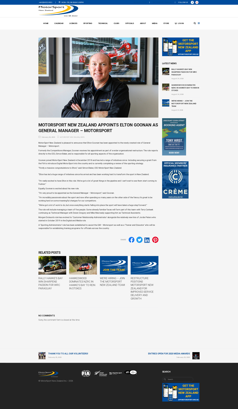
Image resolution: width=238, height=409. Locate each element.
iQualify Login (140, 2)
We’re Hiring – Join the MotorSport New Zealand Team (183, 103)
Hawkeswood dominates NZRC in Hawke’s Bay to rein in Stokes (185, 88)
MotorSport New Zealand (69, 137)
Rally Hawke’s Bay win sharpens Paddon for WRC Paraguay (184, 72)
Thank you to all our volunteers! (68, 353)
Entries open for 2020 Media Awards (169, 353)
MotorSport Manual (162, 2)
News (82, 137)
